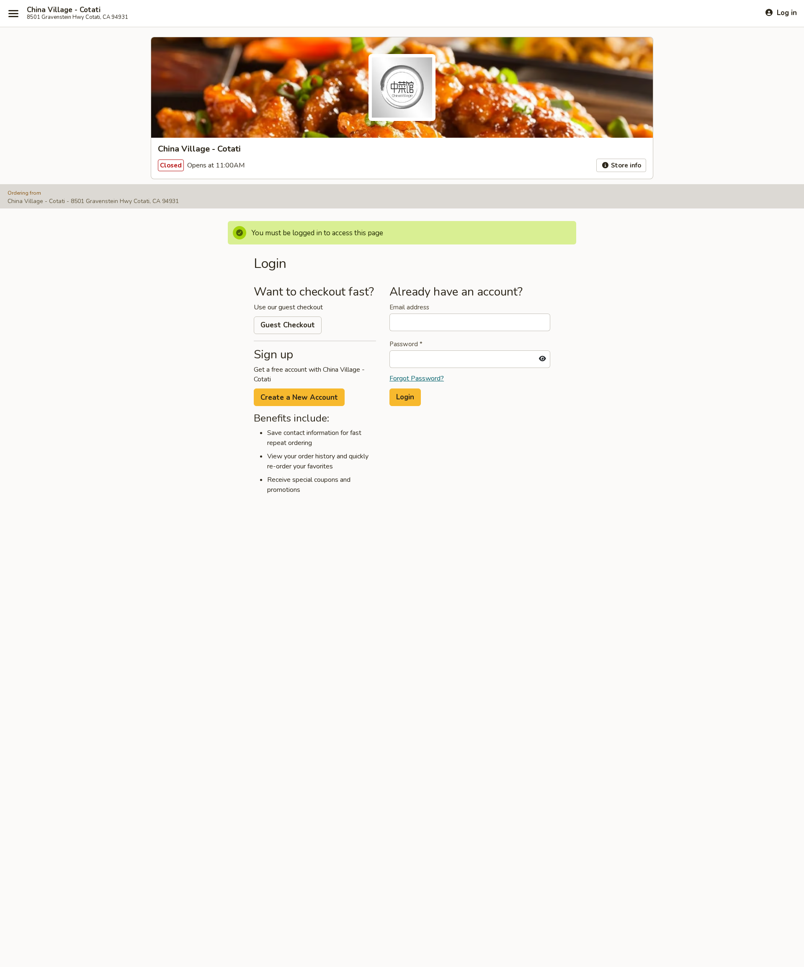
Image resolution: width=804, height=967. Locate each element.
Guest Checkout (287, 325)
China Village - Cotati (63, 10)
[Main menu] (13, 13)
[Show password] (542, 359)
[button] (405, 397)
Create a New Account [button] (299, 397)
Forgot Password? (416, 378)
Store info (625, 165)
